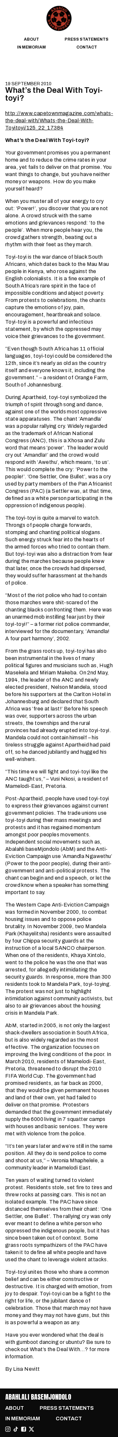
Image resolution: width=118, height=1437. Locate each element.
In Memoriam (31, 47)
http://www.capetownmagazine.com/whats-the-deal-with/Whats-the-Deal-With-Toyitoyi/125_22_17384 (59, 120)
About (31, 39)
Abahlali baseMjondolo (38, 1397)
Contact (86, 47)
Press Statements (86, 39)
